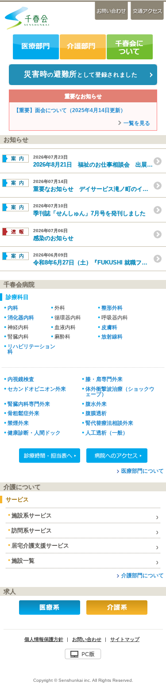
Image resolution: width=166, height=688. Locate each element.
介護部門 (82, 46)
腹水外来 (96, 404)
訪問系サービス (32, 530)
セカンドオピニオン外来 (37, 389)
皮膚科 (109, 327)
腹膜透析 (96, 413)
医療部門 (36, 46)
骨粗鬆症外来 (23, 413)
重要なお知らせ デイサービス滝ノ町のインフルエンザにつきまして (99, 185)
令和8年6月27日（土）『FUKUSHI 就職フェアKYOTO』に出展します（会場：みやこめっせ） (99, 259)
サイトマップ (124, 639)
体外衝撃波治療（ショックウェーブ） (119, 391)
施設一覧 (23, 561)
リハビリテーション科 (31, 349)
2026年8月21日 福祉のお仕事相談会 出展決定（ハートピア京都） (99, 161)
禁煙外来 (18, 423)
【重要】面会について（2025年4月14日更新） (70, 110)
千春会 (26, 18)
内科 (13, 308)
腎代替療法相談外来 (109, 423)
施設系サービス (32, 515)
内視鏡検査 (21, 379)
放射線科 (112, 336)
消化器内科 (21, 317)
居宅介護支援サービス (40, 545)
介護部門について (142, 575)
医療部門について (142, 471)
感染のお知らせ (53, 234)
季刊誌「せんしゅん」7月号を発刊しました (89, 210)
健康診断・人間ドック (34, 432)
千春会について (129, 46)
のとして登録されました (80, 74)
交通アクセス (146, 11)
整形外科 (112, 308)
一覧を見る (137, 123)
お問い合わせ (112, 11)
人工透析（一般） (106, 432)
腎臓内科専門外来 (29, 404)
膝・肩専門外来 (104, 379)
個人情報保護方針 (43, 639)
